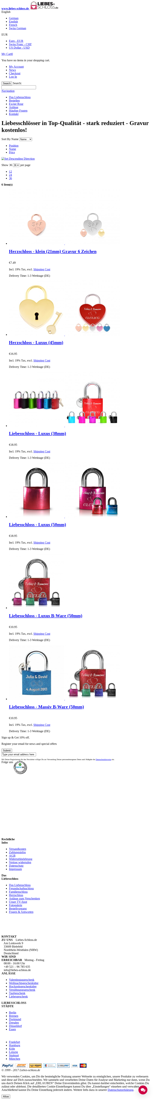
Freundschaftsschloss (21, 888)
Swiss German (17, 28)
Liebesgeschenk (18, 996)
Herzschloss (16, 895)
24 (10, 174)
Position (13, 145)
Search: (17, 83)
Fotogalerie (15, 905)
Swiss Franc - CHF (20, 44)
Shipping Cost (41, 269)
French (13, 24)
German (13, 18)
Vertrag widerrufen (20, 862)
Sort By (6, 139)
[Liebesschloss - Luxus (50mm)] (64, 516)
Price (12, 152)
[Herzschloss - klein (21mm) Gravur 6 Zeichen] (64, 243)
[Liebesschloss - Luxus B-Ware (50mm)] (36, 607)
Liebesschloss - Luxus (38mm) (37, 433)
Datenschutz (16, 865)
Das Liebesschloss (20, 885)
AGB (12, 855)
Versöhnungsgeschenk (22, 989)
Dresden (14, 1022)
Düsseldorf (15, 1026)
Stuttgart (14, 1055)
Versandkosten (17, 848)
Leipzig (13, 1052)
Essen (12, 1029)
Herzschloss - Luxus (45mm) (36, 342)
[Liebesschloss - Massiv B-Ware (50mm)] (64, 698)
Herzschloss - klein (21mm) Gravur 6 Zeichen (52, 251)
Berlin (12, 1012)
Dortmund (15, 1019)
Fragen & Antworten (21, 911)
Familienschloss (18, 891)
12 (10, 171)
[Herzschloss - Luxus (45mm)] (64, 334)
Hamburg (14, 1045)
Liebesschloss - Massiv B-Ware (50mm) (46, 706)
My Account (16, 66)
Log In (13, 76)
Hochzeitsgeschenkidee (23, 986)
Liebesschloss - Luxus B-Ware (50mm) (45, 615)
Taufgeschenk (17, 993)
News (12, 70)
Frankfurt (14, 1042)
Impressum (15, 869)
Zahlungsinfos (17, 852)
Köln (12, 1048)
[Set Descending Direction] (18, 158)
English (13, 21)
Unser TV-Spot (18, 901)
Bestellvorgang (18, 908)
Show (4, 165)
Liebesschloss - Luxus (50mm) (37, 524)
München (14, 1058)
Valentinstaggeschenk (21, 979)
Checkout (14, 73)
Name (12, 149)
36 (10, 178)
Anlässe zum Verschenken (24, 898)
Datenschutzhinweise (103, 759)
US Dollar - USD (19, 47)
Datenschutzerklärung (120, 1089)
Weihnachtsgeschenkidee (23, 983)
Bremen (13, 1015)
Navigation (8, 90)
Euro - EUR (16, 40)
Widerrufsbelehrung (20, 859)
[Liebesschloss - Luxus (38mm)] (64, 425)
